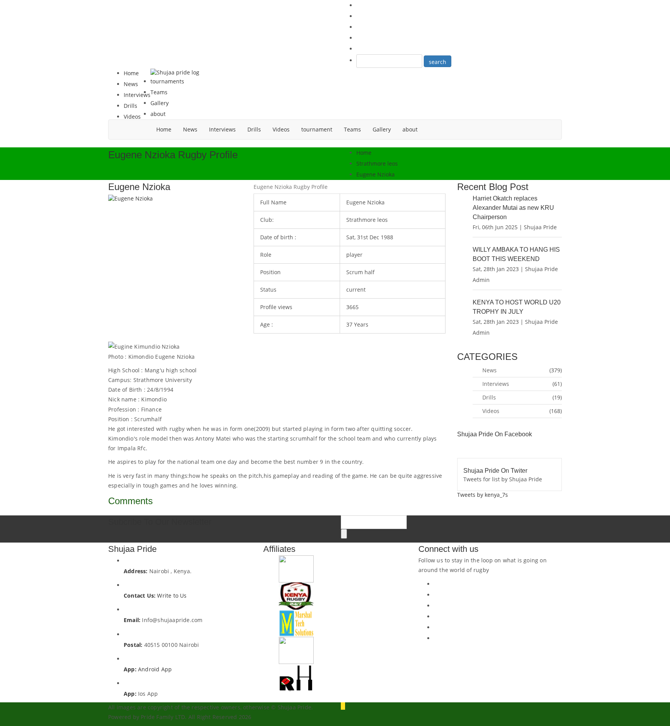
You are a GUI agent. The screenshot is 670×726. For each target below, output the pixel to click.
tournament (316, 129)
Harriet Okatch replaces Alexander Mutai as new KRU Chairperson (513, 207)
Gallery (159, 103)
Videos (132, 116)
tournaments (167, 81)
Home (131, 73)
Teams (159, 92)
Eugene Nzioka (375, 174)
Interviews (137, 95)
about (158, 114)
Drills (130, 105)
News (131, 84)
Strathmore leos (377, 163)
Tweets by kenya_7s (482, 494)
